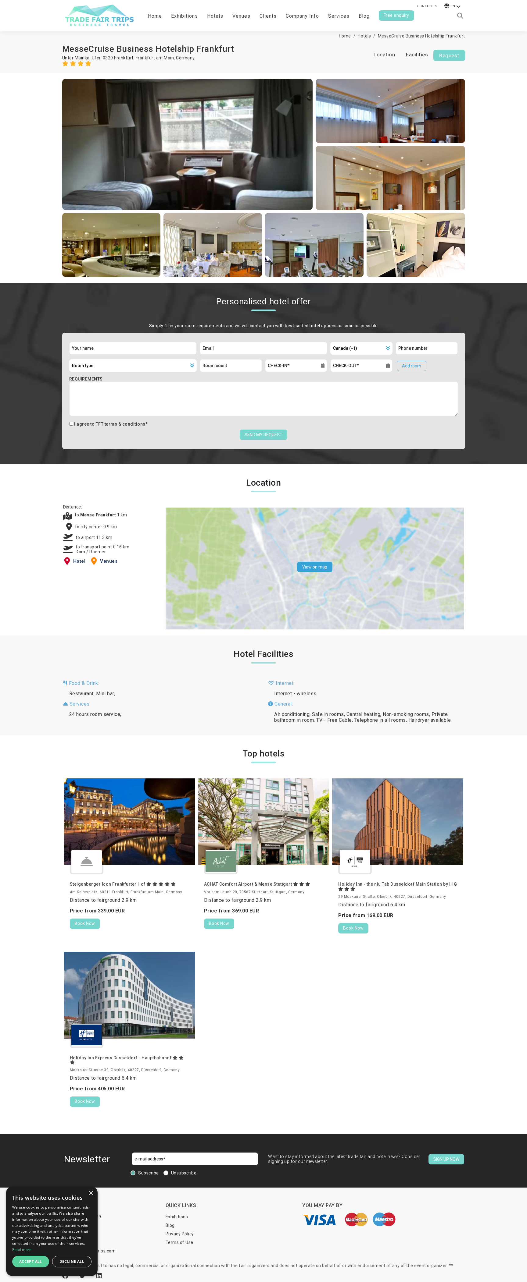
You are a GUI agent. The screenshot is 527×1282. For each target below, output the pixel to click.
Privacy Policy (180, 1233)
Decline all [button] (71, 1261)
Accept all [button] (30, 1261)
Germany (185, 57)
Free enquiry (396, 15)
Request (449, 55)
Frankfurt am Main (155, 57)
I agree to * (111, 424)
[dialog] (52, 1231)
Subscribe (148, 1172)
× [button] (90, 1193)
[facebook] (66, 1276)
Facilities (417, 54)
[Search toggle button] (460, 16)
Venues (241, 16)
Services (339, 16)
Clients (268, 16)
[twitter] (83, 1276)
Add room (411, 365)
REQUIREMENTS (86, 379)
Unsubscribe (184, 1172)
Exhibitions (177, 1216)
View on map (314, 567)
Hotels (215, 16)
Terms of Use (179, 1242)
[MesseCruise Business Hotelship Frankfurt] (187, 144)
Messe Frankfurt (98, 514)
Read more (22, 1249)
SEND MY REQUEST (263, 434)
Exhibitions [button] (184, 16)
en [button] (452, 6)
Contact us (427, 6)
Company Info (302, 16)
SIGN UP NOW (446, 1159)
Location (384, 54)
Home (155, 16)
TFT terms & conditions (120, 424)
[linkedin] (99, 1276)
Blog (364, 16)
